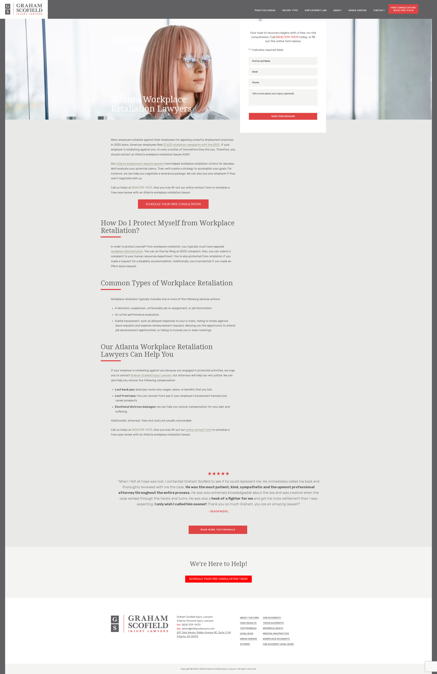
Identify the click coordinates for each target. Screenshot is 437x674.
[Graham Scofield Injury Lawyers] (24, 14)
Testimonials (248, 628)
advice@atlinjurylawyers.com (198, 628)
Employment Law (316, 10)
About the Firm (249, 617)
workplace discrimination (127, 251)
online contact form (199, 429)
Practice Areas (265, 10)
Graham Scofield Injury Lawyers (151, 375)
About (337, 10)
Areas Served (357, 10)
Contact (379, 10)
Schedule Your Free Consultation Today (218, 579)
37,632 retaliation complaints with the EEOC (191, 144)
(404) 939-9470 (287, 37)
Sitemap (245, 644)
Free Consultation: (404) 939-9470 (403, 9)
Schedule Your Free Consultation (173, 204)
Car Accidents (272, 617)
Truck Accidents (273, 623)
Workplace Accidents (276, 638)
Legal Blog (246, 633)
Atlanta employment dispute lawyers (140, 163)
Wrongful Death (273, 628)
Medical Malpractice (276, 633)
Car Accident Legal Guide (278, 644)
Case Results (248, 623)
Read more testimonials (218, 529)
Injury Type (290, 10)
